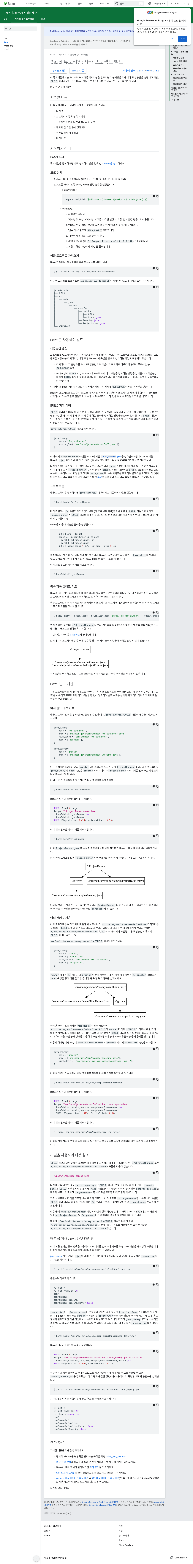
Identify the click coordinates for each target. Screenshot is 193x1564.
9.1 (143, 70)
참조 (80, 3)
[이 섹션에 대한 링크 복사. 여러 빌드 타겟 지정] (77, 708)
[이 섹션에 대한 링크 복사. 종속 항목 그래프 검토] (80, 587)
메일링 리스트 (104, 31)
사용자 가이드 (65, 3)
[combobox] (129, 3)
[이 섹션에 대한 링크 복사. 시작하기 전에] (74, 149)
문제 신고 (59, 70)
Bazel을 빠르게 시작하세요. (21, 13)
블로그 (47, 1531)
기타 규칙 (94, 1467)
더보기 (103, 3)
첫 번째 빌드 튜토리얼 (24, 19)
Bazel (52, 55)
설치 (6, 19)
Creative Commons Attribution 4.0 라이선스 (100, 1502)
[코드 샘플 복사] (157, 196)
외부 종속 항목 (63, 1462)
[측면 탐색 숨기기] (36, 1559)
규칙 (111, 456)
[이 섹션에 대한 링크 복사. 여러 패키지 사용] (74, 918)
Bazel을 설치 (111, 163)
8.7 (152, 70)
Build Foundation (58, 31)
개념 (43, 19)
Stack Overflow (126, 1545)
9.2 (138, 70)
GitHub (175, 3)
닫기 (171, 39)
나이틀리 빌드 (128, 70)
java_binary (56, 1256)
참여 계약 (126, 31)
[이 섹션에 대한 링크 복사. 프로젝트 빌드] (70, 486)
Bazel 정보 (31, 3)
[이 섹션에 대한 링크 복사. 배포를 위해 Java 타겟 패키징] (97, 1239)
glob (99, 477)
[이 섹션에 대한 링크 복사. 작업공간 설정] (70, 348)
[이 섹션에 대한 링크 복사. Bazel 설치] (67, 157)
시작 (183, 39)
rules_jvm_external (116, 1456)
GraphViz (75, 634)
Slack (121, 1540)
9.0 (148, 70)
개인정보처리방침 (59, 1557)
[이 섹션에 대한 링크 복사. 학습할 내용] (71, 98)
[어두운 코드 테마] (154, 196)
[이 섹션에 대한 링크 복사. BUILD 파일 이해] (74, 406)
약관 (46, 1557)
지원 (121, 1531)
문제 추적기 (124, 1535)
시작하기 (47, 3)
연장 (91, 3)
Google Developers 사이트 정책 (102, 1505)
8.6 (157, 70)
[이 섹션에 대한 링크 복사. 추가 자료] (67, 1443)
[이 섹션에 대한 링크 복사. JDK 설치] (65, 173)
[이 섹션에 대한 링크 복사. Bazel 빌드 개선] (76, 684)
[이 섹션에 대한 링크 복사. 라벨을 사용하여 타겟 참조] (92, 1155)
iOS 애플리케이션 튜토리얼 (105, 1478)
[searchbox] (20, 28)
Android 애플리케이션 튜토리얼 (72, 1478)
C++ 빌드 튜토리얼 (65, 1472)
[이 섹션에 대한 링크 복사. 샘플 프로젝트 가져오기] (82, 256)
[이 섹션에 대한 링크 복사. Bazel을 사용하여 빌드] (86, 340)
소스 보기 (78, 70)
